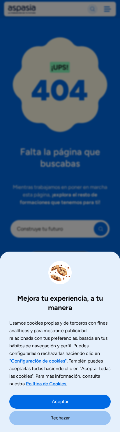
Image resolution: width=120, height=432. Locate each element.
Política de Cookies (46, 383)
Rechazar (60, 418)
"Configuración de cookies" (38, 361)
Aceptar (60, 401)
